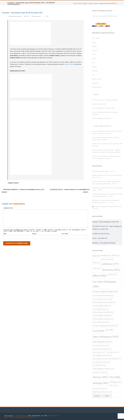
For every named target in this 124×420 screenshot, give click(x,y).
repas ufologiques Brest (99, 352)
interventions (112, 274)
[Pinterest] (67, 183)
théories (100, 377)
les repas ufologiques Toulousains (105, 325)
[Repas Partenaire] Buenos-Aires (102, 392)
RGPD (50, 415)
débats (99, 275)
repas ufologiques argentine (101, 345)
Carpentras (94, 50)
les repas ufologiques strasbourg (102, 315)
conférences (97, 268)
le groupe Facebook (69, 64)
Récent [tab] (107, 396)
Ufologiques (115, 382)
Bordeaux (94, 46)
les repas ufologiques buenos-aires (102, 299)
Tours (93, 75)
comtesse (96, 262)
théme (105, 372)
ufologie (100, 383)
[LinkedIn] (74, 183)
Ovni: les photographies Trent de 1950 (101, 118)
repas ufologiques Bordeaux (102, 349)
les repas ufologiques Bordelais (103, 295)
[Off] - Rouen (114, 385)
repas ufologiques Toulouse (103, 369)
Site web (65, 233)
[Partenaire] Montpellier (100, 388)
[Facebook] (60, 183)
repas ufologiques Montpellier (101, 362)
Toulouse (94, 66)
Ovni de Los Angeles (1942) (99, 104)
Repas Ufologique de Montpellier (100, 171)
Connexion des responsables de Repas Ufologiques (104, 16)
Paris (93, 62)
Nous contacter (30, 417)
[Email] (82, 183)
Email (34, 233)
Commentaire (8, 208)
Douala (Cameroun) (97, 87)
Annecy (94, 42)
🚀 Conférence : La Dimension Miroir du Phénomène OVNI (106, 206)
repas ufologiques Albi (102, 342)
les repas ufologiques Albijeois (105, 291)
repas (109, 330)
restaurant (96, 372)
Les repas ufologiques (104, 284)
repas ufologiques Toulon (99, 365)
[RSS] (78, 183)
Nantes (93, 54)
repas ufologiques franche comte (102, 355)
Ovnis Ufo (96, 94)
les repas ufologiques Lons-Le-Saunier (104, 302)
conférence (109, 263)
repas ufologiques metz (115, 358)
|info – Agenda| (96, 38)
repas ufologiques (105, 336)
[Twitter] (64, 183)
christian (115, 255)
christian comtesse (107, 259)
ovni (98, 330)
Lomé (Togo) (95, 83)
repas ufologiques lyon (100, 359)
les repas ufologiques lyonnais (102, 305)
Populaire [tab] (97, 396)
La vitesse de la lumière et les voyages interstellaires (105, 100)
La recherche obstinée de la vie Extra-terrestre (103, 108)
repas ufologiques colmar (112, 352)
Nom (4, 233)
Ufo (114, 377)
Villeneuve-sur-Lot (96, 79)
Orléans (94, 58)
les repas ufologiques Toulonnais (101, 322)
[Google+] (71, 183)
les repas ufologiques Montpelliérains (103, 312)
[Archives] (33, 16)
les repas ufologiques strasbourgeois (103, 319)
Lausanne (38, 16)
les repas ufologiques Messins (100, 309)
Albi (96, 256)
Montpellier (95, 70)
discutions (111, 269)
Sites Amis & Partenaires (17, 417)
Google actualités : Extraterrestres (102, 126)
